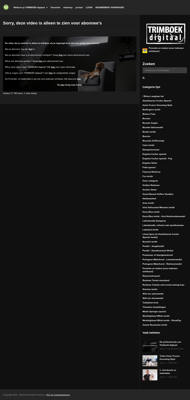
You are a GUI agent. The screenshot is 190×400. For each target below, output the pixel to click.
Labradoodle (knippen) (154, 221)
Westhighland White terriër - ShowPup (161, 320)
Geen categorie (150, 181)
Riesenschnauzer (151, 276)
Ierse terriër (148, 203)
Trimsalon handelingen (154, 307)
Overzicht (55, 7)
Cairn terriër (148, 145)
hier (31, 49)
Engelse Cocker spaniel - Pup (157, 158)
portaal (79, 7)
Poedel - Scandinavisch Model (157, 250)
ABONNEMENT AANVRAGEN (109, 7)
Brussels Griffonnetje (153, 141)
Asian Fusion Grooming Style (157, 105)
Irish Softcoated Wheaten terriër (158, 207)
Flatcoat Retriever (151, 172)
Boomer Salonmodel (152, 127)
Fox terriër (147, 176)
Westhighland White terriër (156, 316)
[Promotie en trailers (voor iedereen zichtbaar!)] (144, 50)
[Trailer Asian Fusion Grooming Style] (149, 360)
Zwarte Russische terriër (154, 325)
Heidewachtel (149, 198)
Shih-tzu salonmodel (152, 294)
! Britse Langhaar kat (153, 96)
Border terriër (149, 132)
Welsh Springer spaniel (154, 311)
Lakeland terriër (150, 229)
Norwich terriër (149, 241)
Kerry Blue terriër (151, 212)
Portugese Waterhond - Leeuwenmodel (162, 259)
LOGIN (89, 7)
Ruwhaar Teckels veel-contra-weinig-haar (163, 285)
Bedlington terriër (151, 109)
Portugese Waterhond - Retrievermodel (162, 264)
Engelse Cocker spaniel (154, 154)
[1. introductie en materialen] (149, 374)
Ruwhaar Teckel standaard (155, 280)
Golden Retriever (151, 185)
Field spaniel (149, 167)
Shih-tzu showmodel (152, 298)
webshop (68, 7)
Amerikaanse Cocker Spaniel (156, 100)
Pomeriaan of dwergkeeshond (157, 255)
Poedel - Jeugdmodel (153, 246)
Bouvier (146, 136)
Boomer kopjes (150, 123)
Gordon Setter (149, 189)
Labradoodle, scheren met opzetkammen (163, 225)
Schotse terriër (149, 289)
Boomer (146, 118)
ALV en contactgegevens (58, 395)
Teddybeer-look (150, 302)
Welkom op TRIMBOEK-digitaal (29, 7)
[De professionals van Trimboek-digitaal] (149, 346)
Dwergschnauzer (150, 149)
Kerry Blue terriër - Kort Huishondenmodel (163, 216)
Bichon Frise (148, 114)
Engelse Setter (149, 163)
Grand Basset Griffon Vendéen (157, 194)
